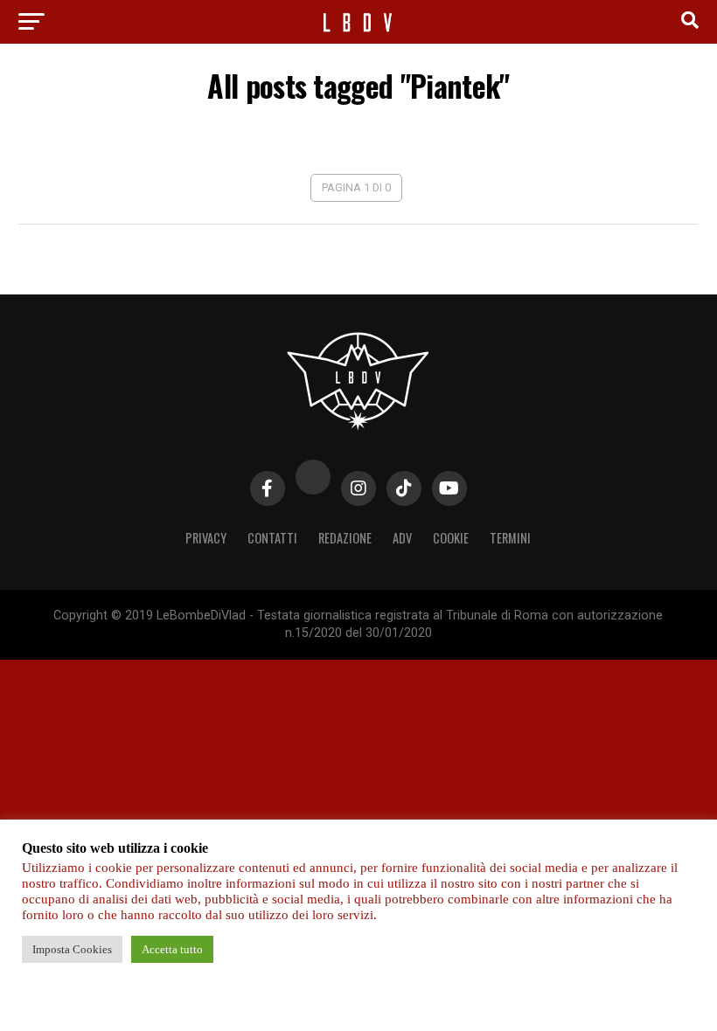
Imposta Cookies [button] (72, 949)
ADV (402, 538)
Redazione (345, 538)
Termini (510, 538)
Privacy (205, 538)
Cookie (451, 538)
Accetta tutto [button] (172, 949)
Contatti (272, 538)
